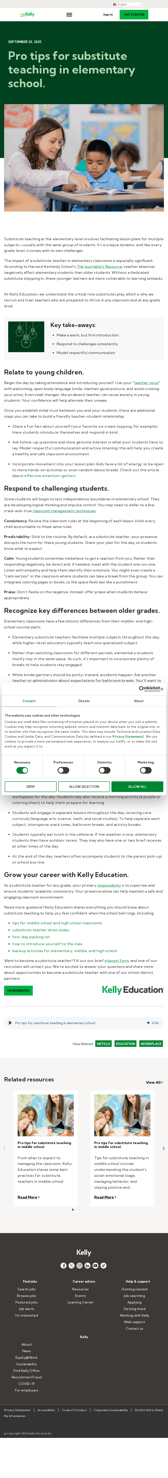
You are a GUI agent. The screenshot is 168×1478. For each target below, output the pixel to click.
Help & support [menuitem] (138, 1281)
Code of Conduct (74, 1410)
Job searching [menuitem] (134, 1296)
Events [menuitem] (80, 1296)
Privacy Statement (127, 736)
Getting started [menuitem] (134, 1289)
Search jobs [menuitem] (26, 1289)
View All (153, 1082)
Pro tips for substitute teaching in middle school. (44, 1145)
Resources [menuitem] (80, 1289)
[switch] (63, 770)
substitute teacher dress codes (40, 930)
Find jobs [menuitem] (30, 1281)
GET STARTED (134, 14)
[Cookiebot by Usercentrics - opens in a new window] (142, 689)
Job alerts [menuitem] (26, 1309)
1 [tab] (73, 1209)
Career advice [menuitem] (84, 1281)
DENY (30, 787)
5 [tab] (97, 1209)
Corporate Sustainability (111, 1410)
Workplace (151, 1044)
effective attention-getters (50, 475)
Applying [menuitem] (134, 1302)
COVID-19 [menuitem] (26, 1384)
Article (103, 1044)
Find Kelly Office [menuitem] (27, 1371)
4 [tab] (91, 1209)
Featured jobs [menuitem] (27, 1302)
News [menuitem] (26, 1351)
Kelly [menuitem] (84, 1336)
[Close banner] (161, 689)
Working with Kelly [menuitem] (134, 1315)
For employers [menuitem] (26, 1390)
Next (164, 1149)
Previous (4, 1149)
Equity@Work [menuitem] (27, 1357)
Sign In (108, 14)
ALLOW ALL (137, 787)
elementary (61, 950)
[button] (10, 1023)
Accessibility (46, 1410)
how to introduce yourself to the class (47, 943)
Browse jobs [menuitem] (26, 1296)
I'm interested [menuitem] (26, 1315)
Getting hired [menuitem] (134, 1309)
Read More (29, 1197)
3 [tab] (85, 1209)
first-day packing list (31, 937)
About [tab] (139, 701)
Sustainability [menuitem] (26, 1364)
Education (125, 1044)
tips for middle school (32, 923)
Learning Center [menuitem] (81, 1302)
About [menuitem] (27, 1344)
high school (71, 923)
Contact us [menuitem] (134, 1328)
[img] (148, 1022)
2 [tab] (79, 1209)
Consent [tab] (29, 701)
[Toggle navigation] (69, 14)
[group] (84, 1023)
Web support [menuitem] (134, 1322)
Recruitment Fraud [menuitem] (27, 1377)
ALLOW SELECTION (84, 787)
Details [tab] (84, 701)
